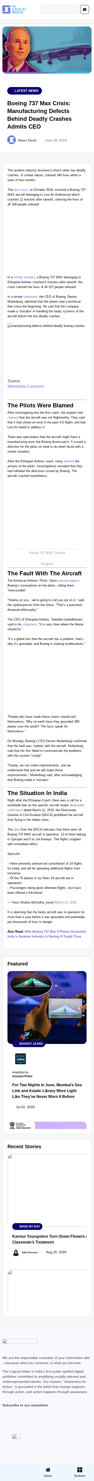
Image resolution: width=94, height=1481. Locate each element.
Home (48, 1476)
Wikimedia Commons (25, 386)
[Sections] (15, 1468)
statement (30, 296)
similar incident (24, 277)
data (17, 829)
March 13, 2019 (65, 902)
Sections (15, 1478)
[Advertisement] (47, 242)
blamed (69, 461)
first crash (21, 190)
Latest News (26, 91)
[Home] (48, 1469)
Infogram (47, 564)
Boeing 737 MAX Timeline (47, 553)
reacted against (69, 580)
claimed (12, 417)
